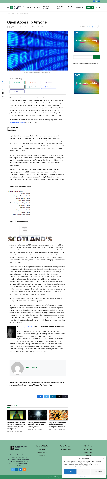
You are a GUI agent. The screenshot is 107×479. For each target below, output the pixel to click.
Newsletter (79, 7)
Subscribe (90, 7)
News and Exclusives (46, 7)
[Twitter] (3, 85)
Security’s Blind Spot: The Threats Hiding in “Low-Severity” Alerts (37, 425)
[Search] (99, 7)
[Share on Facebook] (92, 27)
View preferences (98, 471)
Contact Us (70, 7)
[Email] (3, 93)
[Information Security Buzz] (17, 7)
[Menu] (8, 7)
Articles (36, 7)
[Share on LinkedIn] (87, 27)
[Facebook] (3, 82)
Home (29, 7)
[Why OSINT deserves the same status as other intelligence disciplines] (58, 415)
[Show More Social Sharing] (98, 27)
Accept (70, 471)
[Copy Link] (95, 27)
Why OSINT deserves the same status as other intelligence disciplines (58, 425)
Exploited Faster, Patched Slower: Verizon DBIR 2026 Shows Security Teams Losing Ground (16, 426)
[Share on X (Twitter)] (90, 27)
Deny (83, 471)
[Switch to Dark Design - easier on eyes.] (97, 7)
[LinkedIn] (3, 89)
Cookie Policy (83, 476)
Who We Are (60, 7)
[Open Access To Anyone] (37, 51)
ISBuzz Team (15, 27)
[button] (103, 458)
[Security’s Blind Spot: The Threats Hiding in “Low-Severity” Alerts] (37, 415)
